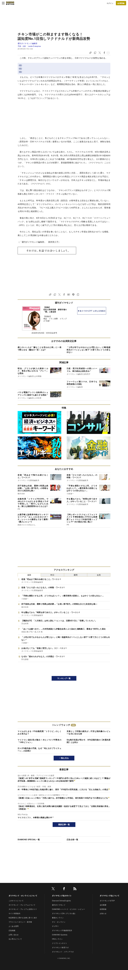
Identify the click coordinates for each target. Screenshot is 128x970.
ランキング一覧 (64, 678)
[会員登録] (121, 3)
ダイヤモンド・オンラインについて (23, 895)
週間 (76, 574)
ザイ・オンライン (58, 922)
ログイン (110, 3)
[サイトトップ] (10, 3)
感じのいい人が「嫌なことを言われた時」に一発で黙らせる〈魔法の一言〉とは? (39, 348)
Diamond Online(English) (61, 900)
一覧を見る (64, 758)
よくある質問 (14, 926)
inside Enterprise (34, 46)
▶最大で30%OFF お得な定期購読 (92, 311)
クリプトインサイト (59, 943)
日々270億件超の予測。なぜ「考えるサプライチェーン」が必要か (39, 749)
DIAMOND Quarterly (59, 934)
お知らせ (103, 913)
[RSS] (74, 889)
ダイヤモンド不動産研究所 (62, 930)
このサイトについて (16, 900)
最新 (29, 574)
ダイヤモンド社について (110, 895)
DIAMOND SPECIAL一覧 (29, 839)
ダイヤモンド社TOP (107, 900)
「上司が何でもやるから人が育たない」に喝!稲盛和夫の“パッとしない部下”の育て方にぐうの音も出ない (88, 349)
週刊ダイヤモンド (58, 905)
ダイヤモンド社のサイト (62, 895)
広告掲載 (12, 930)
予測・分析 (22, 46)
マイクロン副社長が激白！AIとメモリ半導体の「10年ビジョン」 (39, 741)
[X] (53, 889)
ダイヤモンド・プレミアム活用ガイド (23, 909)
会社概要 (103, 905)
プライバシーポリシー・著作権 (20, 922)
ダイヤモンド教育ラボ (60, 947)
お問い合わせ (14, 934)
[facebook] (64, 889)
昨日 (52, 574)
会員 (99, 574)
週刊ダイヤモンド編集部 (27, 43)
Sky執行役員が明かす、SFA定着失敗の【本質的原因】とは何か (88, 741)
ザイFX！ (55, 926)
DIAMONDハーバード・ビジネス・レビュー (68, 909)
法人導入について (15, 939)
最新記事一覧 (64, 824)
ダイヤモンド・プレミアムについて (22, 905)
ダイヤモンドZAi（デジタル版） (64, 913)
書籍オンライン (58, 917)
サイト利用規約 (14, 913)
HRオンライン (57, 939)
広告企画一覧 (72, 839)
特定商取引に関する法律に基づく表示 (23, 917)
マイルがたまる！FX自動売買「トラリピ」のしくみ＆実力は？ (39, 732)
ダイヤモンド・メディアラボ (63, 951)
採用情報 (103, 909)
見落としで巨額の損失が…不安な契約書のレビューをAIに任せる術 (88, 732)
